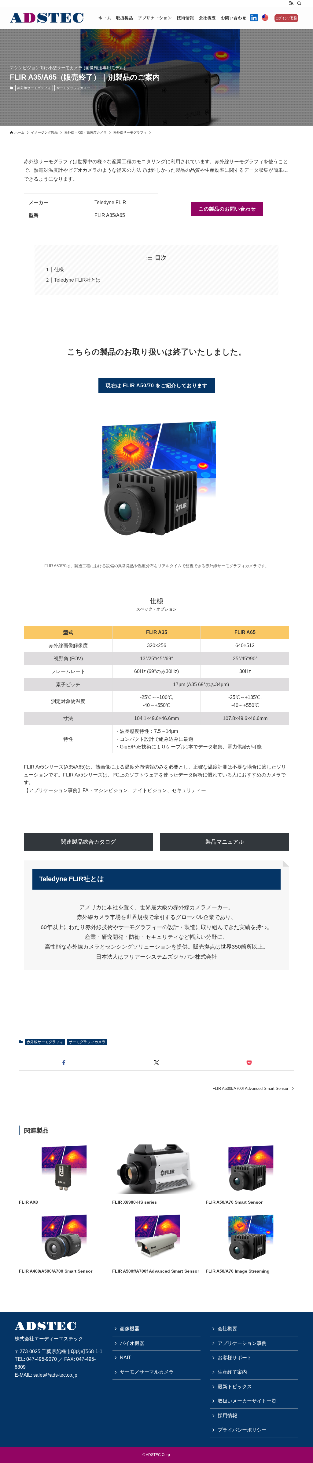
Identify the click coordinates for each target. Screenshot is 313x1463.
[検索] (299, 3)
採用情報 (227, 1415)
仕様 (59, 269)
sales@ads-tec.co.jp (55, 1375)
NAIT (125, 1357)
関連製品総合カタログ (88, 842)
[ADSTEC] (46, 18)
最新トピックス (235, 1386)
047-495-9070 (41, 1359)
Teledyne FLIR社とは (77, 280)
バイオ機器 (132, 1343)
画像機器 (129, 1328)
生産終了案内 (232, 1372)
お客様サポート (235, 1357)
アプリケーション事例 (242, 1343)
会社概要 (227, 1328)
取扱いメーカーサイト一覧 (247, 1401)
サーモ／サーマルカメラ (147, 1372)
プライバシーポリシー (242, 1429)
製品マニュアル (224, 842)
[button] (64, 1063)
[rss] (291, 3)
